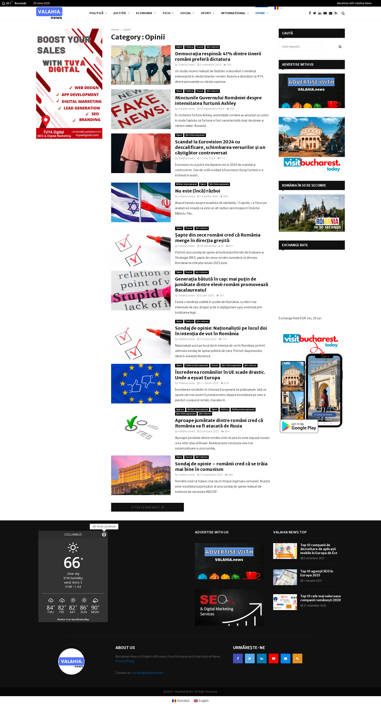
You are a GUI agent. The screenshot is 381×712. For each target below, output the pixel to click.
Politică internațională (196, 365)
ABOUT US (125, 647)
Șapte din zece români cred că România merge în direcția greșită (217, 237)
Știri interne (213, 47)
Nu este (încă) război (197, 191)
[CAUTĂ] (340, 46)
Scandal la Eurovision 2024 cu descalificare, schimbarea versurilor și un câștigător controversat (220, 147)
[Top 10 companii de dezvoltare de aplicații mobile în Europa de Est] (285, 551)
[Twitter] (315, 13)
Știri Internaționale (195, 135)
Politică (96, 13)
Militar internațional (186, 184)
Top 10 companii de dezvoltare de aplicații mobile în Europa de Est (318, 549)
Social (185, 13)
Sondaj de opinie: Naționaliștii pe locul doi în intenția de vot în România (221, 330)
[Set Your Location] (104, 534)
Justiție (119, 13)
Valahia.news (186, 64)
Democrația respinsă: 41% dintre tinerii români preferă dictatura (218, 56)
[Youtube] (326, 13)
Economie (144, 13)
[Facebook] (311, 13)
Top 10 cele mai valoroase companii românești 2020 (320, 598)
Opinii (260, 13)
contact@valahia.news (147, 673)
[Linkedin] (320, 13)
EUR (303, 318)
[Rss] (336, 13)
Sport (206, 13)
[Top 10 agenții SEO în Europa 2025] (285, 577)
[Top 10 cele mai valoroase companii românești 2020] (285, 602)
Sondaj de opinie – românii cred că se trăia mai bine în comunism (221, 466)
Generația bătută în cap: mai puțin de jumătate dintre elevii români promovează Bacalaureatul (221, 284)
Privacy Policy (125, 661)
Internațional (233, 13)
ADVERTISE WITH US (298, 65)
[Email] (331, 13)
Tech (166, 13)
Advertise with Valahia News (354, 3)
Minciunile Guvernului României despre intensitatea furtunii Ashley (218, 100)
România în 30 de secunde (304, 185)
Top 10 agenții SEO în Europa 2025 (316, 573)
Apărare (180, 409)
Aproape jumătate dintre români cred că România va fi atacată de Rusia (219, 423)
